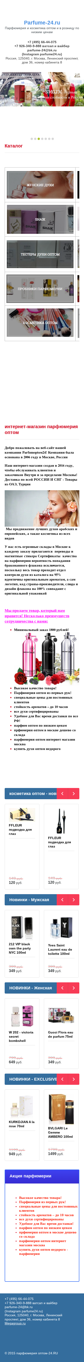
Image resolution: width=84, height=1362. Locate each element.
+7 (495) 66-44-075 (42, 42)
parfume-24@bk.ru (42, 50)
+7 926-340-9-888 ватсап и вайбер (42, 46)
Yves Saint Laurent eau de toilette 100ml (60, 949)
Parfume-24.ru (42, 23)
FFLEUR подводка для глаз (20, 829)
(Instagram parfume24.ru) (42, 54)
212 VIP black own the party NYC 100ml (20, 948)
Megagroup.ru (15, 1323)
